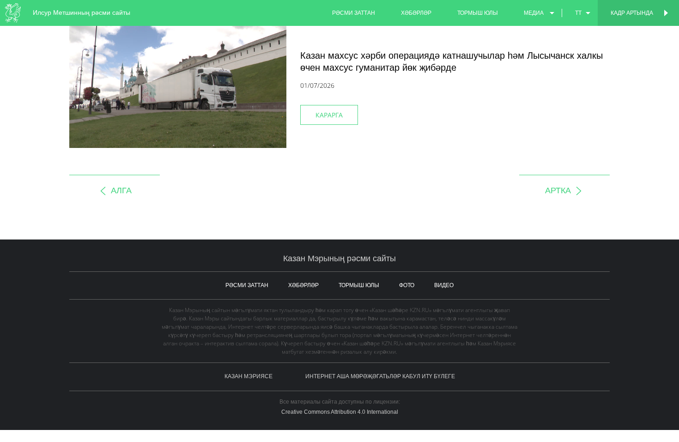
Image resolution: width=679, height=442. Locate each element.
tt (578, 13)
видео (444, 285)
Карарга (329, 114)
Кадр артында (632, 13)
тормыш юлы (477, 13)
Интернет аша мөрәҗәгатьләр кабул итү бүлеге (380, 376)
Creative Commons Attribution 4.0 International (339, 412)
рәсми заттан (353, 13)
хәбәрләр (416, 13)
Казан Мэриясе (248, 376)
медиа (534, 13)
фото (406, 285)
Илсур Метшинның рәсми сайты (81, 12)
